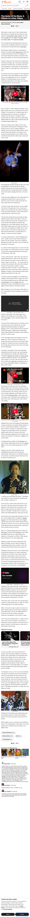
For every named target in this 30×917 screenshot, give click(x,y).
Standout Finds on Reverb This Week (7, 757)
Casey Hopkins (19, 22)
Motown (3, 328)
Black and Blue (13, 395)
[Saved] (24, 2)
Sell (20, 1)
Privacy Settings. (7, 909)
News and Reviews (5, 23)
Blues (18, 736)
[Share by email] (18, 26)
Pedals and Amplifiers (18, 8)
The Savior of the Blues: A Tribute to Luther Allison (12, 17)
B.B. (10, 37)
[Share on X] (15, 26)
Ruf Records (21, 441)
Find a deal (4, 8)
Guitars (9, 8)
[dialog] (15, 907)
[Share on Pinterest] (17, 26)
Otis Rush (20, 37)
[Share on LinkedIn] (11, 26)
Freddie (7, 37)
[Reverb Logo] (7, 2)
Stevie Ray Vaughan (18, 39)
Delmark (17, 282)
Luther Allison (23, 46)
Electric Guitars (8, 736)
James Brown (18, 52)
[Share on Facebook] (13, 26)
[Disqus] (15, 779)
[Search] (27, 5)
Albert (15, 37)
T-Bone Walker (10, 36)
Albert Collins (7, 39)
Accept (22, 914)
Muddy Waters (18, 36)
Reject (7, 914)
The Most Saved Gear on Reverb (20, 757)
